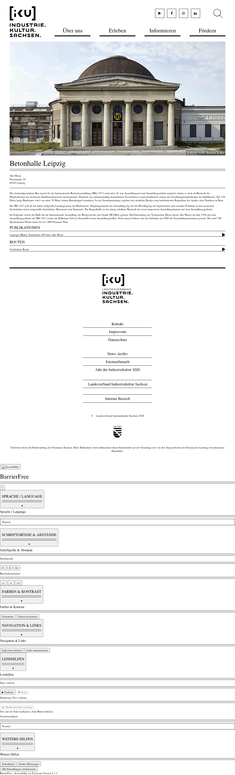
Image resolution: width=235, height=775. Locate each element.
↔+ (18, 582)
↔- (3, 582)
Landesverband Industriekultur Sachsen (117, 384)
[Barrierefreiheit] (10, 467)
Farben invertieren (27, 616)
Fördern (207, 30)
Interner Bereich (117, 398)
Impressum (117, 331)
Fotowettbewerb (117, 361)
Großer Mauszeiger (29, 764)
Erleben (117, 30)
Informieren (162, 30)
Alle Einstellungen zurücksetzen (19, 769)
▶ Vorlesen (8, 692)
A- (3, 567)
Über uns (73, 30)
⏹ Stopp (22, 692)
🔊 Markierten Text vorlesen (17, 707)
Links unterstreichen (37, 650)
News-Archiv (117, 353)
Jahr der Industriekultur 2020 (117, 369)
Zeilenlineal (8, 764)
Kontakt (117, 323)
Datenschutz (117, 339)
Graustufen (8, 616)
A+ (16, 567)
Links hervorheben (12, 650)
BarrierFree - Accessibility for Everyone (21, 773)
